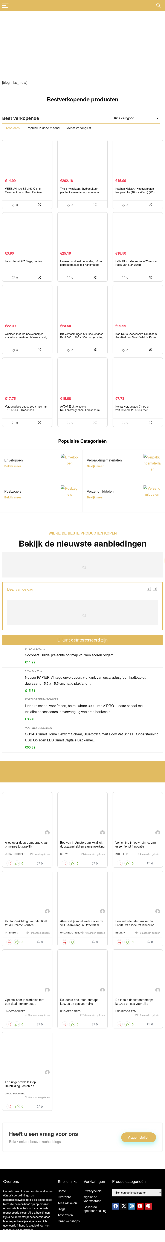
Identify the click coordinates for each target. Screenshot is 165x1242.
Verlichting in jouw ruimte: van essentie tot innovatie (135, 844)
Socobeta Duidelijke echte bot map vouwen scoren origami (69, 654)
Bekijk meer (12, 466)
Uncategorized (15, 853)
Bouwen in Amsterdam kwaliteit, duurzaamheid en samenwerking (82, 844)
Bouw (63, 853)
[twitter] (123, 1206)
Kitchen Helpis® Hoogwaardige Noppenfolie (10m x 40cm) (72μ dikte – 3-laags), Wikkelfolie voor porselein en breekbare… (135, 193)
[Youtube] (140, 1206)
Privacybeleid (93, 1191)
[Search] (158, 5)
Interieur (121, 853)
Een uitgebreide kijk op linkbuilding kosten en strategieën (20, 1086)
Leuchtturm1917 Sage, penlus (23, 261)
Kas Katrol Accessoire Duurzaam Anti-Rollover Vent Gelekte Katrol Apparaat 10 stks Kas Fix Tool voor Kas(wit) (137, 339)
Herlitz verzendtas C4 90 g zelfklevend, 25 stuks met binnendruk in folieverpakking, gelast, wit (133, 411)
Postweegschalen (38, 727)
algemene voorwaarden (92, 1199)
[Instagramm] (131, 1206)
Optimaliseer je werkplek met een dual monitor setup (24, 1002)
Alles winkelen (67, 1203)
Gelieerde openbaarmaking (95, 1209)
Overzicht (64, 1197)
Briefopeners (35, 648)
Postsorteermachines (41, 699)
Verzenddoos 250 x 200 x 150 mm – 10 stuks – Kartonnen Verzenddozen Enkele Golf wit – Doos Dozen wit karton (26, 411)
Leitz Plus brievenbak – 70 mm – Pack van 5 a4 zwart (135, 263)
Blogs (61, 1209)
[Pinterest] (148, 1206)
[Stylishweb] (47, 833)
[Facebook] (115, 1206)
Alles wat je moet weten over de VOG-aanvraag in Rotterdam (81, 923)
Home (62, 1191)
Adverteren (65, 1215)
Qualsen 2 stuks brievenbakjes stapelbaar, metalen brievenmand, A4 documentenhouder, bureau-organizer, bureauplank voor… (26, 339)
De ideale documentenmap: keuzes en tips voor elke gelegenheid (79, 1004)
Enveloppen (33, 671)
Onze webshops (69, 1221)
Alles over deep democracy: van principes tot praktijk (27, 844)
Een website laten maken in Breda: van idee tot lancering (134, 923)
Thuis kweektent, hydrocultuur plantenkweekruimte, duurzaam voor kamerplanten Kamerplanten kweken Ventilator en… (80, 193)
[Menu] (5, 5)
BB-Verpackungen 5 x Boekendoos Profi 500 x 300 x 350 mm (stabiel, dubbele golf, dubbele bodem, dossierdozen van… (81, 339)
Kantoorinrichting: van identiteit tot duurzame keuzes (26, 923)
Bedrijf (120, 932)
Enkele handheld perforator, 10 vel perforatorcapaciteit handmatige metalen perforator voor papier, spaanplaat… (81, 266)
